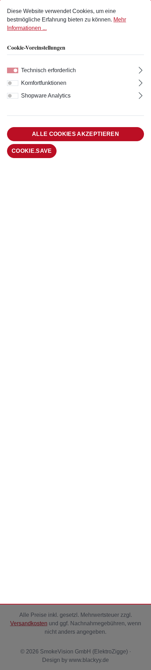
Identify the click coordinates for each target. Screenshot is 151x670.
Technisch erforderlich (48, 70)
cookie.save (32, 151)
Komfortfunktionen (43, 83)
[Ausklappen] (140, 69)
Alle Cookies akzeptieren (75, 134)
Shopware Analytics (46, 96)
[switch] (12, 83)
